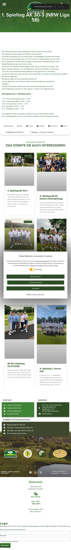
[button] (4, 4)
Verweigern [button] (35, 288)
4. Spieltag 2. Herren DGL (50, 370)
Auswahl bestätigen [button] (35, 282)
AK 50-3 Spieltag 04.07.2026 (16, 365)
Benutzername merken (9, 541)
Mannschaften (48, 38)
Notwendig (38, 269)
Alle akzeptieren (35, 277)
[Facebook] (30, 472)
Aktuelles (39, 38)
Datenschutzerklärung (42, 261)
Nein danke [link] (61, 6)
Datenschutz (55, 473)
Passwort (3, 535)
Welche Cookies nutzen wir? (35, 294)
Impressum (65, 473)
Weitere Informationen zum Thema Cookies (44, 265)
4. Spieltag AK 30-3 (17, 190)
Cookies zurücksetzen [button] (58, 471)
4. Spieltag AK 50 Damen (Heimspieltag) (51, 197)
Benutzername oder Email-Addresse (12, 529)
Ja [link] (55, 6)
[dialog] (35, 275)
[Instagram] (35, 472)
